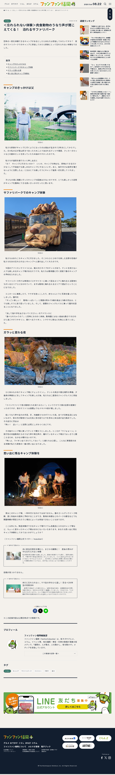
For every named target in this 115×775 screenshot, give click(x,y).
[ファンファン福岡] (58, 4)
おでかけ (14, 743)
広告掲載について (8, 749)
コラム (34, 743)
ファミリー (38, 671)
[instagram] (110, 17)
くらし (7, 21)
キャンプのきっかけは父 (17, 64)
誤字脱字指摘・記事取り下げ (49, 749)
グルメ (6, 743)
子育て (47, 671)
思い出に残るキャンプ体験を (18, 73)
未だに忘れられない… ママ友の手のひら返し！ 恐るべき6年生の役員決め (47, 584)
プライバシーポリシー (10, 751)
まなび (28, 743)
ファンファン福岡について (15, 747)
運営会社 (44, 751)
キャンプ (16, 671)
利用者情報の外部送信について (31, 751)
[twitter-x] (110, 14)
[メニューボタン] (110, 4)
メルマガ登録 (33, 747)
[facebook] (110, 11)
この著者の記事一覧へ (50, 653)
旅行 (53, 671)
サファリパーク (27, 671)
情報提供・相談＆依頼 (29, 749)
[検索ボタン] (105, 4)
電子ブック (46, 747)
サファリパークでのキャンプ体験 (20, 67)
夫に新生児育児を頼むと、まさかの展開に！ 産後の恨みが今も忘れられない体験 (47, 550)
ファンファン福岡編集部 (35, 635)
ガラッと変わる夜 (14, 70)
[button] (35, 611)
